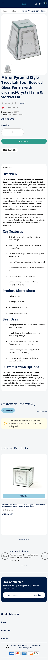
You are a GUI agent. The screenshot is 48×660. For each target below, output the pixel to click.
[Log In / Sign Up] (40, 3)
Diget (30, 648)
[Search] (35, 3)
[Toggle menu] (2, 3)
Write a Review (8, 410)
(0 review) (21, 103)
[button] (8, 68)
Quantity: (5, 125)
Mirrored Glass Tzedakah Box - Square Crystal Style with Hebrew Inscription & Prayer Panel (23, 505)
